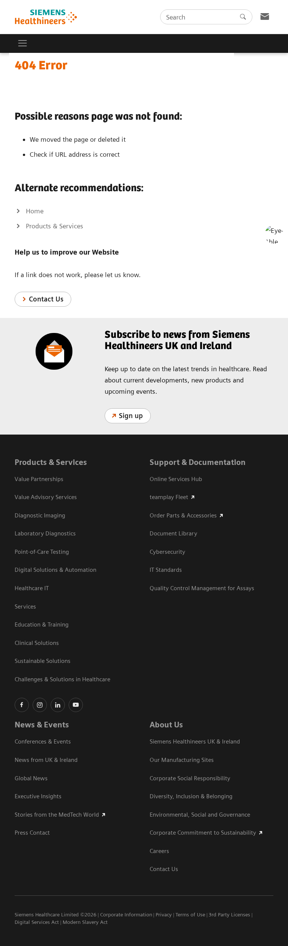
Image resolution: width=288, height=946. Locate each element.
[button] (274, 234)
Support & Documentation (198, 462)
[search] (243, 16)
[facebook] (22, 705)
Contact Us (46, 299)
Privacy (164, 915)
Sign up (131, 416)
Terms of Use (190, 915)
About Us (166, 724)
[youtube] (76, 705)
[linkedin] (58, 705)
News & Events (42, 724)
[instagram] (40, 705)
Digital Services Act (37, 922)
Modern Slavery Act (85, 922)
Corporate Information (126, 915)
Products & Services (51, 462)
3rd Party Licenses (229, 915)
